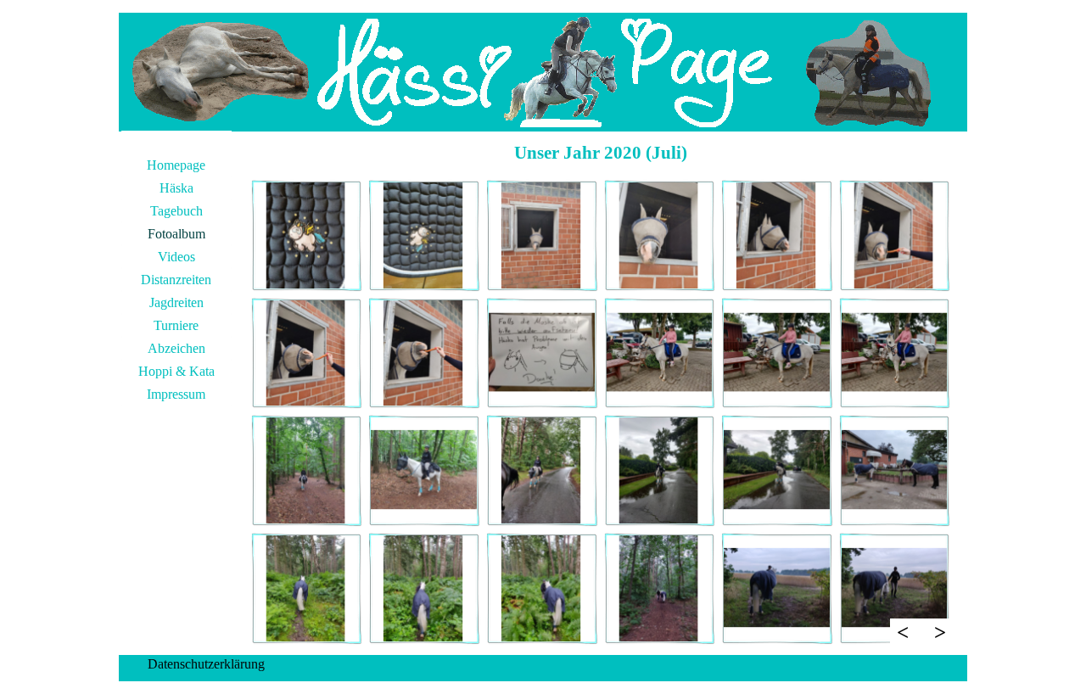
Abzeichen (176, 348)
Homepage (176, 165)
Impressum (176, 394)
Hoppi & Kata (176, 371)
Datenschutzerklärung (206, 664)
